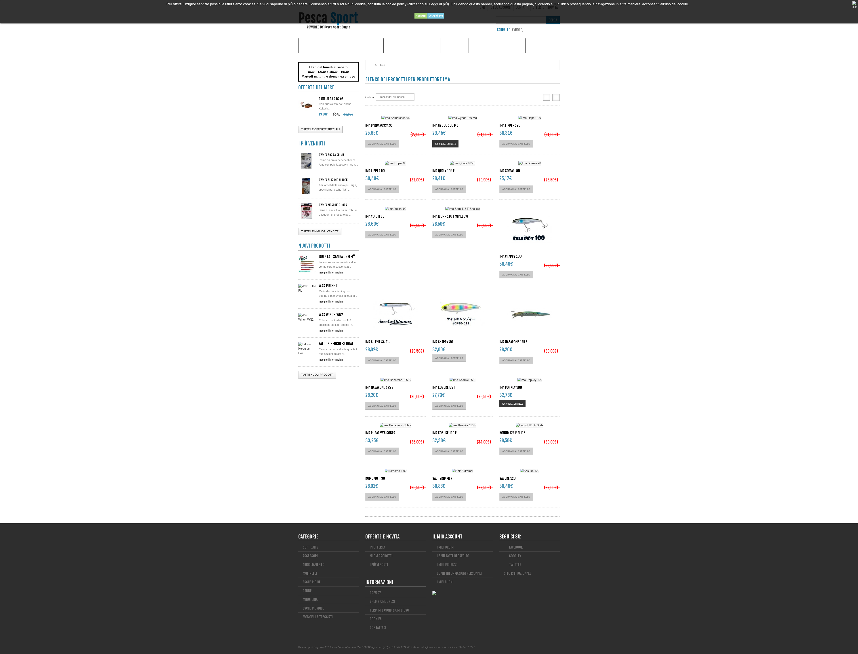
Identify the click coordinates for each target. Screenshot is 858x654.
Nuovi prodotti (381, 556)
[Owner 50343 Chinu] (307, 161)
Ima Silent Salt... (377, 342)
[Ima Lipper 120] (529, 118)
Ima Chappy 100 (510, 256)
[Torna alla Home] (370, 65)
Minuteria (483, 46)
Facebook (515, 547)
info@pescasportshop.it (435, 647)
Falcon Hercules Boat (336, 343)
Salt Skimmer (442, 478)
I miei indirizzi (447, 564)
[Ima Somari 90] (529, 163)
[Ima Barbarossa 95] (395, 118)
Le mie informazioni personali (459, 573)
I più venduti (379, 564)
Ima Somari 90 (509, 170)
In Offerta (377, 547)
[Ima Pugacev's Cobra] (395, 425)
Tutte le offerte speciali (320, 129)
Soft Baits (310, 547)
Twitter (514, 564)
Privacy (375, 593)
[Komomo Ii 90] (395, 471)
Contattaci (378, 627)
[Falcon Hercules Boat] (307, 348)
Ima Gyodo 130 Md (445, 125)
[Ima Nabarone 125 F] (529, 314)
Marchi (313, 46)
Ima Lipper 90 (375, 170)
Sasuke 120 (507, 478)
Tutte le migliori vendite (320, 231)
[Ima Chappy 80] (462, 314)
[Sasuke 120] (529, 471)
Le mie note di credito (453, 556)
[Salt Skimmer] (462, 471)
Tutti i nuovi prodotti (317, 374)
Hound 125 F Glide (512, 433)
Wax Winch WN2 (331, 314)
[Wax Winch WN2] (307, 317)
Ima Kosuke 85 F (443, 387)
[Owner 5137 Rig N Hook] (307, 186)
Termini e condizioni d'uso (389, 610)
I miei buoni (445, 582)
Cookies (376, 619)
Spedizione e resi (382, 601)
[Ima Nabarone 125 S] (395, 380)
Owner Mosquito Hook (333, 205)
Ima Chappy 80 (442, 342)
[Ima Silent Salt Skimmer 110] (395, 314)
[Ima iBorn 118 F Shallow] (462, 208)
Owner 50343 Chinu (331, 155)
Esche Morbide (426, 46)
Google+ (515, 556)
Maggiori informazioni (331, 272)
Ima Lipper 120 (509, 125)
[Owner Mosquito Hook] (307, 211)
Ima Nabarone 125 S (379, 387)
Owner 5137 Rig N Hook (333, 180)
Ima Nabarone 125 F (513, 342)
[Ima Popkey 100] (529, 380)
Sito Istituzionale (517, 573)
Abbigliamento (369, 46)
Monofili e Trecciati (511, 46)
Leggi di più (436, 15)
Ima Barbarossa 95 (379, 125)
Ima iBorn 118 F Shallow (450, 216)
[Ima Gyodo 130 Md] (462, 118)
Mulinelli (539, 46)
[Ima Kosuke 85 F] (462, 380)
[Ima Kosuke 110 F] (462, 425)
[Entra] (557, 31)
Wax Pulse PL (329, 285)
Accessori (341, 46)
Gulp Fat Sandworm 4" (337, 256)
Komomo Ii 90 (375, 478)
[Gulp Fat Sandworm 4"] (307, 264)
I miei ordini (445, 547)
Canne (398, 46)
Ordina (369, 97)
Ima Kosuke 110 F (444, 433)
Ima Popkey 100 (510, 387)
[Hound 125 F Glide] (529, 425)
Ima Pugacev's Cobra (380, 433)
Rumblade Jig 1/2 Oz (331, 99)
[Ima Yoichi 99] (395, 208)
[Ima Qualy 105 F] (462, 163)
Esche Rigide (454, 46)
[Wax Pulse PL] (307, 288)
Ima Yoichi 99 (374, 216)
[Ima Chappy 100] (529, 228)
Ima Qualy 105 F (443, 170)
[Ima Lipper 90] (395, 163)
